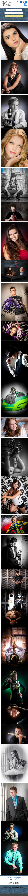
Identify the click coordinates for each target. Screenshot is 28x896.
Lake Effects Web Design (15, 888)
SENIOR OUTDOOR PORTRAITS (14, 13)
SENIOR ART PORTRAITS (14, 10)
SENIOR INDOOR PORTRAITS (14, 16)
